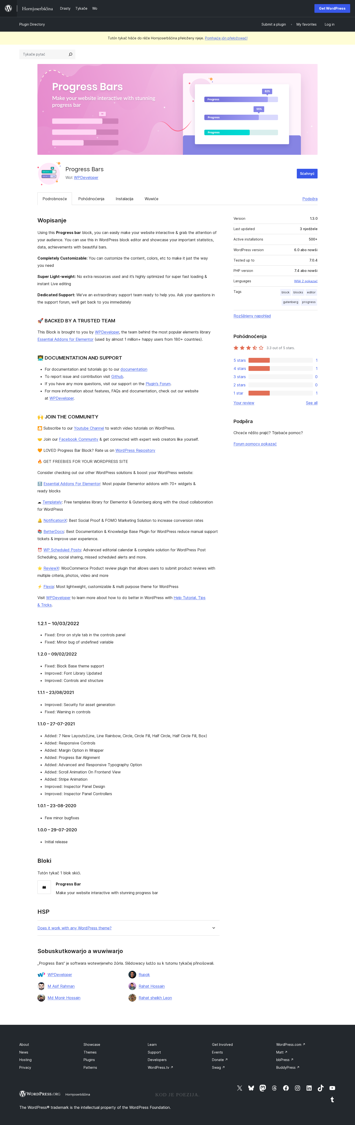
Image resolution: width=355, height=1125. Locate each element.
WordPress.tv (160, 1067)
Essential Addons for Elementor (65, 339)
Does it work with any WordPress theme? (74, 928)
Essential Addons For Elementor (71, 483)
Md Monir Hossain (64, 997)
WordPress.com (290, 1044)
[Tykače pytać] (70, 54)
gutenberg (290, 302)
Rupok (144, 974)
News (23, 1052)
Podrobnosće (55, 198)
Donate (220, 1060)
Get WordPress (332, 8)
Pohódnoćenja (91, 198)
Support (154, 1052)
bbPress (285, 1060)
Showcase (92, 1044)
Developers (157, 1060)
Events (217, 1052)
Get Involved (222, 1044)
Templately (52, 502)
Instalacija (124, 198)
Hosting (25, 1060)
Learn (152, 1044)
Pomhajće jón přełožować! (226, 38)
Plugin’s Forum (158, 383)
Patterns (90, 1067)
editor (311, 292)
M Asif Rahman (61, 986)
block (286, 292)
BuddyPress (288, 1067)
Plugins (89, 1060)
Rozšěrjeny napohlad (252, 315)
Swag (218, 1067)
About (24, 1044)
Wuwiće (151, 198)
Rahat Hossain (152, 986)
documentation (134, 369)
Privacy (25, 1067)
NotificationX (55, 520)
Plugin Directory (32, 24)
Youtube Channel (89, 428)
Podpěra (310, 198)
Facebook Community (78, 439)
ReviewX (51, 568)
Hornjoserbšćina (77, 1094)
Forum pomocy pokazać (255, 443)
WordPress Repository (135, 450)
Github (117, 376)
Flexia (48, 586)
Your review (244, 402)
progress (309, 302)
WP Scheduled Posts (62, 549)
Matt (282, 1052)
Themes (90, 1052)
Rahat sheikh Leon (155, 997)
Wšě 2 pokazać (306, 281)
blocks (298, 292)
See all (312, 402)
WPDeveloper (86, 177)
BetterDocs (53, 531)
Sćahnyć (307, 173)
